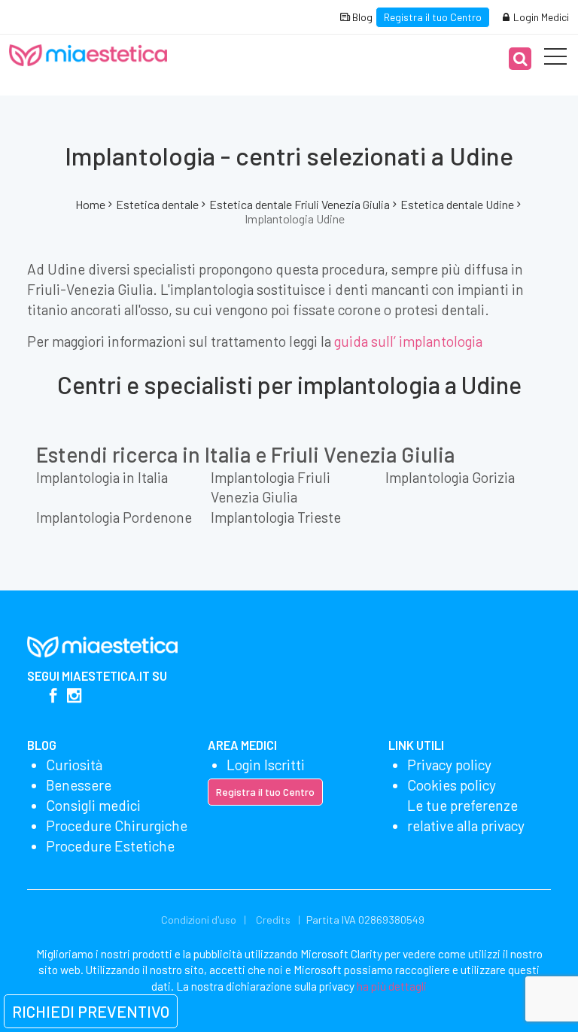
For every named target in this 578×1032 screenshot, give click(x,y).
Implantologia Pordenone (114, 517)
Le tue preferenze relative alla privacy (466, 815)
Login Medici (540, 17)
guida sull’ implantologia (408, 341)
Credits (273, 919)
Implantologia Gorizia (450, 477)
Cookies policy (451, 785)
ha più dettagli (392, 986)
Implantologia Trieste (276, 517)
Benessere (78, 785)
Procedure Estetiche (110, 845)
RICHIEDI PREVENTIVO (90, 1011)
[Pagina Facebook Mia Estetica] (53, 697)
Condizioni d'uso (198, 919)
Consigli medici (93, 805)
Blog (361, 17)
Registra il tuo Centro (433, 17)
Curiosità (74, 764)
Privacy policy (449, 764)
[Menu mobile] (555, 59)
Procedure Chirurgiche (116, 825)
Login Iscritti (266, 764)
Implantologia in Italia (102, 477)
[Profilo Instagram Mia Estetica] (74, 697)
